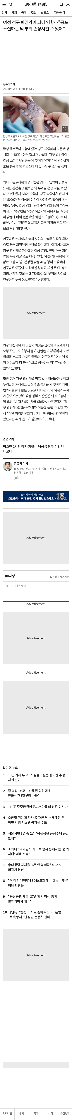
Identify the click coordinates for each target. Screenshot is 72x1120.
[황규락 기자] (8, 466)
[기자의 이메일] (16, 479)
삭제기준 (64, 577)
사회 (50, 1113)
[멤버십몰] (36, 496)
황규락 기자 (9, 84)
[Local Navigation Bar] (4, 4)
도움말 (53, 577)
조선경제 (65, 1113)
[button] (4, 4)
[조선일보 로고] (36, 4)
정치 (21, 1113)
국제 (36, 1113)
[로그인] (68, 4)
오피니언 (7, 1113)
